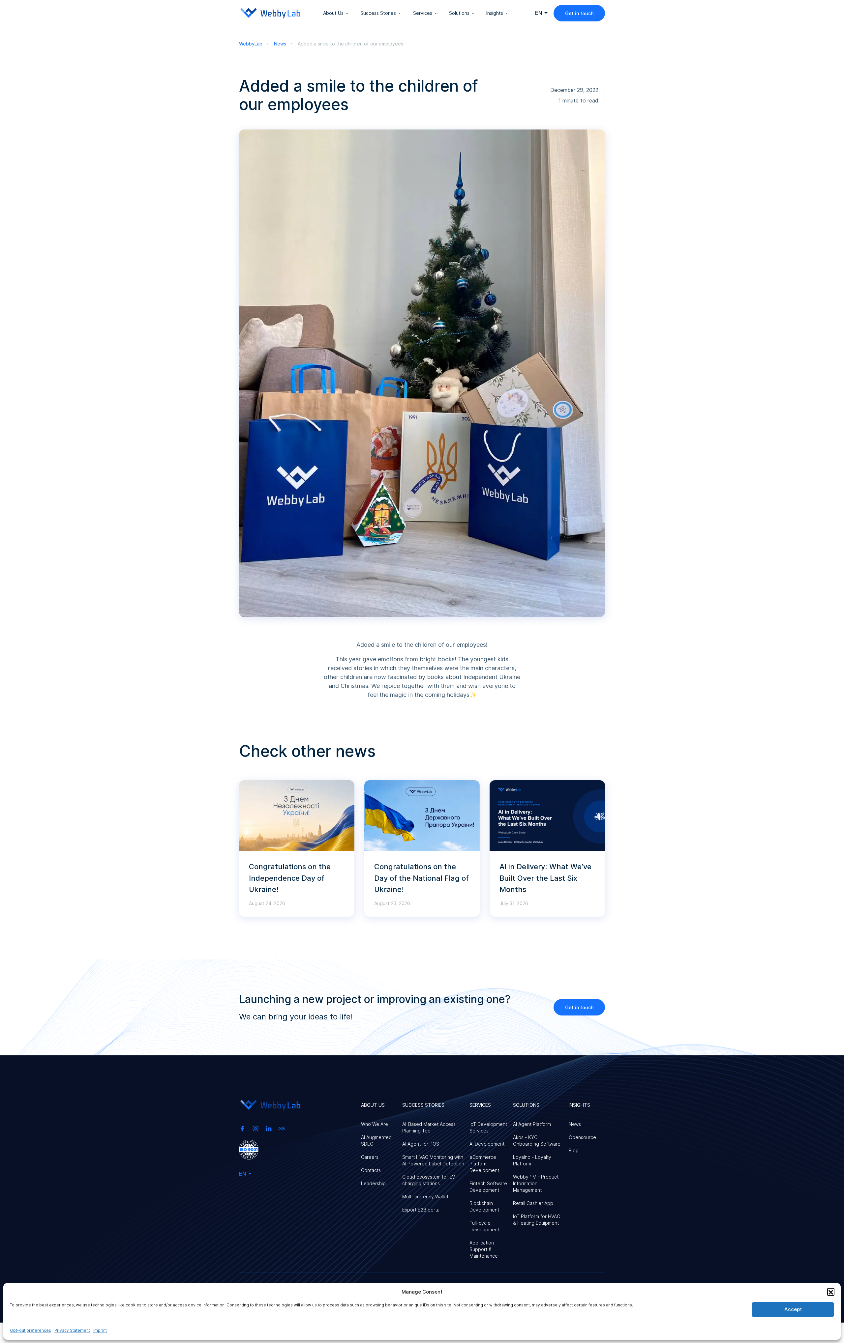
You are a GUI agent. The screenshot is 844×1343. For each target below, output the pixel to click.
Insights (494, 13)
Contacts (371, 1170)
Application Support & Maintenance (483, 1249)
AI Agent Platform (532, 1124)
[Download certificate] (248, 1149)
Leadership (373, 1183)
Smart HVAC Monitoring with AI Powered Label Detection (433, 1160)
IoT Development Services (488, 1127)
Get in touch (579, 13)
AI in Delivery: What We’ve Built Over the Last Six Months (545, 877)
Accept (793, 1309)
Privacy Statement (72, 1330)
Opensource (582, 1137)
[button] (831, 1291)
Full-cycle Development (484, 1226)
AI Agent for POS (420, 1144)
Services (422, 13)
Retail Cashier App (533, 1203)
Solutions (459, 13)
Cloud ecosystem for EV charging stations (428, 1180)
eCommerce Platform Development (484, 1163)
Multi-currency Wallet (425, 1196)
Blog (574, 1150)
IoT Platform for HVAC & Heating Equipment (536, 1220)
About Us (333, 13)
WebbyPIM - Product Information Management (535, 1183)
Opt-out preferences (30, 1330)
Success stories (378, 13)
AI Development (486, 1144)
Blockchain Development (484, 1206)
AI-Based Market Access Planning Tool (429, 1127)
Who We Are (374, 1124)
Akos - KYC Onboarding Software (536, 1140)
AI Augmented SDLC (376, 1140)
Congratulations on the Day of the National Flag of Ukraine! (421, 877)
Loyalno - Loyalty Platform (532, 1160)
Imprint (100, 1330)
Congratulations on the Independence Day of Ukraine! (290, 877)
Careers (369, 1157)
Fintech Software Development (488, 1187)
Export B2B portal (421, 1210)
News (575, 1124)
